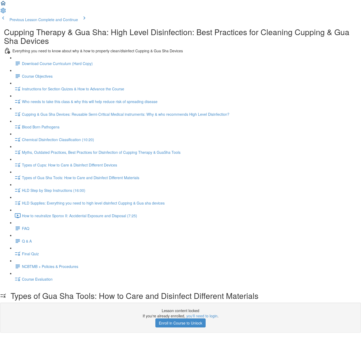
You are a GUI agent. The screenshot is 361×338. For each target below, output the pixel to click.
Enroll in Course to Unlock (180, 323)
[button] (3, 4)
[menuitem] (3, 12)
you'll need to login (201, 315)
